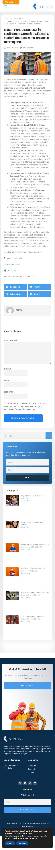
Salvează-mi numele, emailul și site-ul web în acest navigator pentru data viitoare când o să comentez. (25, 300)
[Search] (49, 329)
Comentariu (11, 234)
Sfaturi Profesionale (35, 84)
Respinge (22, 843)
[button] (15, 181)
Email (7, 274)
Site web (8, 286)
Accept (9, 843)
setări (34, 838)
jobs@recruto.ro (14, 158)
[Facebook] (25, 677)
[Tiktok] (30, 677)
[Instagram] (20, 677)
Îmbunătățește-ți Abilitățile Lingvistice (26, 19)
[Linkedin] (35, 677)
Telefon (8, 810)
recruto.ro (11, 164)
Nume (7, 263)
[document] (27, 797)
